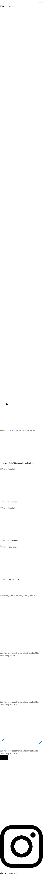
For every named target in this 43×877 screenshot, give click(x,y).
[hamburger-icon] (40, 4)
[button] (21, 632)
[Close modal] (4, 757)
